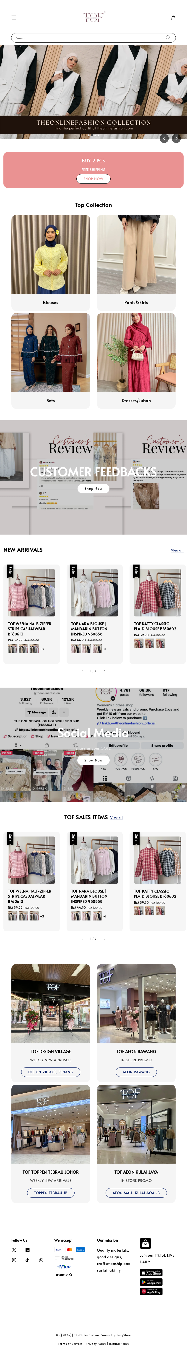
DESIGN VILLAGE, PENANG (50, 1071)
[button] (14, 18)
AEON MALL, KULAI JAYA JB (136, 1192)
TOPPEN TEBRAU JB (51, 1192)
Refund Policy (119, 1344)
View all (177, 550)
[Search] (168, 37)
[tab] (89, 135)
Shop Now (93, 91)
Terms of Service (70, 1344)
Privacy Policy (96, 1344)
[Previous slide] (164, 138)
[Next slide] (176, 138)
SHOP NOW (93, 178)
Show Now (93, 760)
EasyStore (124, 1335)
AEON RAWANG (136, 1071)
